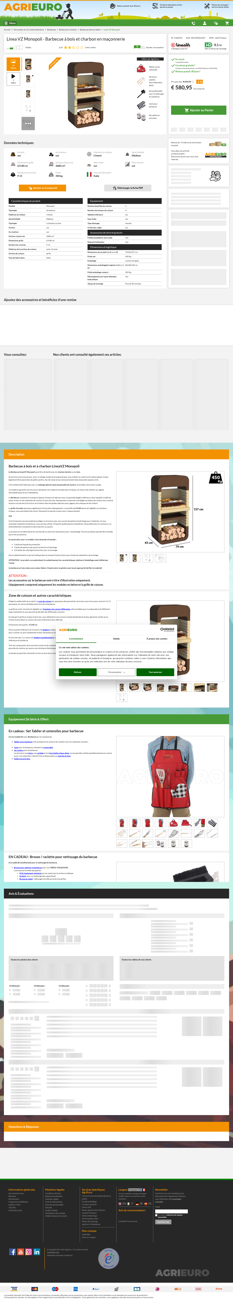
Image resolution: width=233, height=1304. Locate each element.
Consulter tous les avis (128, 1221)
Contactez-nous (15, 1210)
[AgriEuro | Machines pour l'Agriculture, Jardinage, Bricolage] (40, 7)
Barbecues (51, 29)
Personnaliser (114, 672)
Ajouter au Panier (201, 110)
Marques (12, 1196)
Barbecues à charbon (68, 29)
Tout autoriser (155, 672)
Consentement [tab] (76, 639)
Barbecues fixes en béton (90, 29)
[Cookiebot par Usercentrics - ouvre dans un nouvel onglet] (162, 630)
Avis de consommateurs (132, 1210)
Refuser (77, 672)
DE (141, 1203)
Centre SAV (86, 1207)
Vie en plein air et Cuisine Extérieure (28, 29)
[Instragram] (29, 1258)
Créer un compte (89, 1237)
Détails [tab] (116, 639)
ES (149, 1203)
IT (132, 1203)
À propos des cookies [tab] (157, 639)
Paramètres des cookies (55, 1213)
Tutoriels (12, 1208)
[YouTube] (21, 1258)
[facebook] (12, 1258)
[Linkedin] (37, 1258)
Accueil (7, 29)
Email (157, 1207)
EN (123, 1203)
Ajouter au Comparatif (45, 187)
